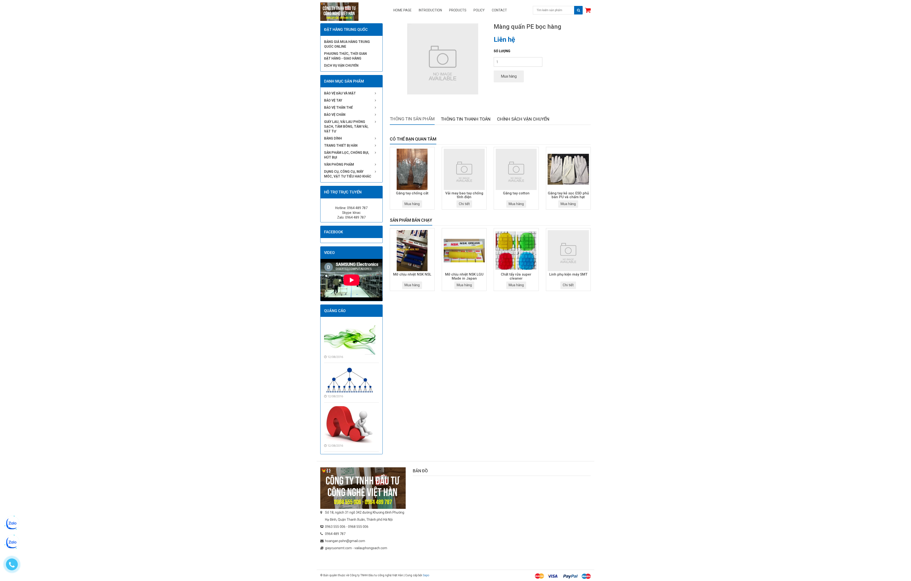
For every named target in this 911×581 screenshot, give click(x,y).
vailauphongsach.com (370, 548)
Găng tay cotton (516, 193)
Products (457, 10)
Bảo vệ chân (334, 115)
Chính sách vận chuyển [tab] (523, 119)
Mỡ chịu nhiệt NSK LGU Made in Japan (464, 276)
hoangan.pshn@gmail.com (345, 541)
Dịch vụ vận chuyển (341, 65)
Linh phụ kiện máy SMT (568, 274)
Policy (479, 10)
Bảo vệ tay (333, 100)
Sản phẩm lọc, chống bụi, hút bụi (346, 155)
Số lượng (502, 51)
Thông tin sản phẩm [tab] (412, 118)
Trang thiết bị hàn (341, 145)
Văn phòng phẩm (339, 164)
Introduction (430, 10)
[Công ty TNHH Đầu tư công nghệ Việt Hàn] (363, 488)
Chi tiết (464, 204)
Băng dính (333, 138)
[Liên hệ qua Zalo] (12, 523)
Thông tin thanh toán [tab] (466, 119)
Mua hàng (509, 76)
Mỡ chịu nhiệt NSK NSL (412, 274)
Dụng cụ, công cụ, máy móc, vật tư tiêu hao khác (347, 174)
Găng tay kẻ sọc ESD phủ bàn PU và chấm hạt (568, 195)
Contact (499, 10)
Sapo (426, 575)
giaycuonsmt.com (338, 548)
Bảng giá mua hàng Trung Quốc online (347, 44)
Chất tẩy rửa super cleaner (516, 276)
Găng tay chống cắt (412, 193)
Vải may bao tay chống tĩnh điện (464, 195)
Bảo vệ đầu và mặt (340, 93)
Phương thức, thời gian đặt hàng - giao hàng (345, 56)
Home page (402, 10)
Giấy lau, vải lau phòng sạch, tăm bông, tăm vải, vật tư (346, 126)
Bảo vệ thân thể (338, 107)
